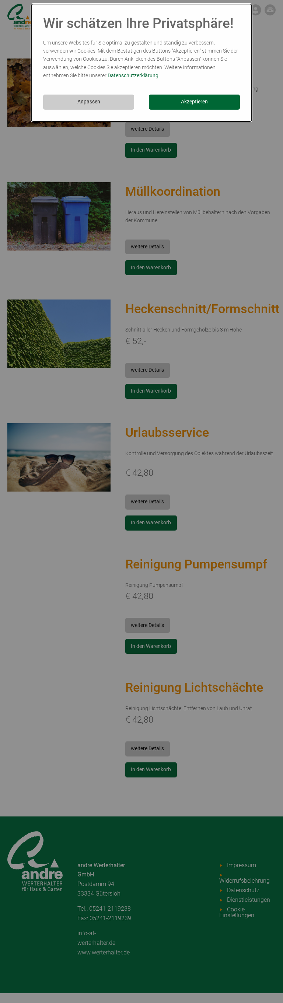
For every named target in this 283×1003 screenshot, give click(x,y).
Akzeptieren (194, 102)
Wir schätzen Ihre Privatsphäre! (138, 23)
